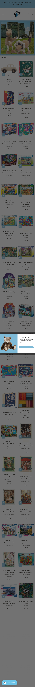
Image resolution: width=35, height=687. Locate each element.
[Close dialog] (34, 334)
